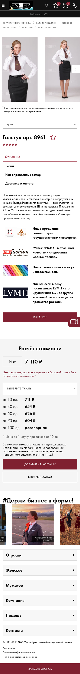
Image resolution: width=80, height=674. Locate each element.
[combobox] (40, 124)
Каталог (40, 317)
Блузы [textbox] (9, 124)
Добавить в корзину (40, 464)
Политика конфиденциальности (19, 652)
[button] (4, 69)
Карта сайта (9, 648)
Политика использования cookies (20, 656)
